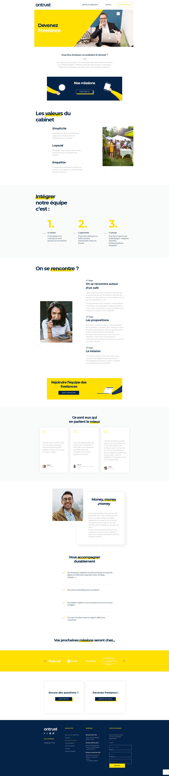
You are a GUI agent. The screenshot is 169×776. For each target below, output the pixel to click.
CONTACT (108, 4)
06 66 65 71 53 (49, 743)
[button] (45, 660)
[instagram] (53, 734)
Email (111, 742)
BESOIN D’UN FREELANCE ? (90, 4)
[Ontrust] (43, 5)
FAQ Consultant (70, 746)
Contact (67, 748)
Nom (111, 749)
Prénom (112, 756)
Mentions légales (70, 751)
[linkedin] (50, 734)
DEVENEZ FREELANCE (125, 4)
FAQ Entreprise (69, 743)
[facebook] (44, 734)
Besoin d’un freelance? (72, 735)
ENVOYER (117, 765)
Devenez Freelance (71, 740)
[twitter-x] (47, 734)
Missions (67, 737)
